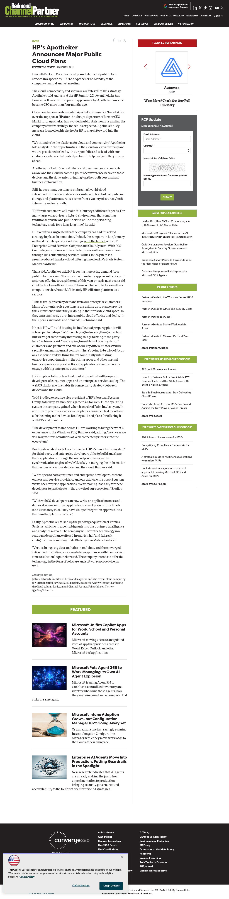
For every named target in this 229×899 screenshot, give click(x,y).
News (126, 16)
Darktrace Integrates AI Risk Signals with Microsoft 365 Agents (164, 273)
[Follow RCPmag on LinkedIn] (195, 8)
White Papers (151, 16)
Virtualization (186, 24)
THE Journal (146, 866)
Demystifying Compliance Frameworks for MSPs (165, 447)
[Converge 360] (69, 841)
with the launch (95, 241)
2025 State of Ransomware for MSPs (162, 437)
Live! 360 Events (107, 845)
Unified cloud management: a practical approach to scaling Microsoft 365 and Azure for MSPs (164, 472)
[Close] (122, 857)
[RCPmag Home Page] (32, 11)
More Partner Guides (155, 348)
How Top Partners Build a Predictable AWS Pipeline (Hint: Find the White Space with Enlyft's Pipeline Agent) (166, 381)
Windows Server (163, 24)
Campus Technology (109, 841)
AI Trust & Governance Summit (159, 369)
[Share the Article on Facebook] (113, 40)
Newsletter (192, 16)
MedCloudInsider (108, 849)
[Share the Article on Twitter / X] (124, 40)
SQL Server (142, 24)
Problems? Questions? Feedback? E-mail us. (127, 893)
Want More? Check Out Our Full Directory (167, 103)
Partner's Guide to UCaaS (156, 317)
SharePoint (124, 24)
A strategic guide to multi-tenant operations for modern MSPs (167, 459)
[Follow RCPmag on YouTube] (217, 8)
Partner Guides (167, 287)
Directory (178, 16)
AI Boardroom (106, 832)
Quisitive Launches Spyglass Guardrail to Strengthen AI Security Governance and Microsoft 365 (165, 248)
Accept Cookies (111, 886)
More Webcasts (152, 416)
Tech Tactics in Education (154, 862)
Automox (167, 88)
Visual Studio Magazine (153, 871)
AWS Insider (105, 837)
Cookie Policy (27, 877)
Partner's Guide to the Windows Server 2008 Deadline (167, 299)
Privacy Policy (168, 158)
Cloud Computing (44, 24)
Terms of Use (147, 890)
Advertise (206, 16)
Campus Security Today (153, 837)
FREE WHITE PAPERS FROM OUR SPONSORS (167, 427)
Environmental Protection (154, 841)
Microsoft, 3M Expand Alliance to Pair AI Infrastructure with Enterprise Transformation (167, 235)
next (189, 66)
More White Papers (154, 484)
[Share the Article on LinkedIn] (118, 40)
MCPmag (145, 845)
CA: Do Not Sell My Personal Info (172, 890)
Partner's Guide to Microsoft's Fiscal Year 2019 (165, 338)
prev (145, 66)
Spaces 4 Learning (150, 858)
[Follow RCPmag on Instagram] (210, 8)
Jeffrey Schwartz (45, 67)
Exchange (107, 24)
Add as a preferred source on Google (178, 6)
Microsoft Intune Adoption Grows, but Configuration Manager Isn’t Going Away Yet (99, 719)
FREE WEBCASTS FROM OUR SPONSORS (167, 359)
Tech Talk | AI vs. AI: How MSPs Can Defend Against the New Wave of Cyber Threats (166, 406)
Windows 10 (67, 24)
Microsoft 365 (87, 24)
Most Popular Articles (167, 213)
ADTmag (144, 832)
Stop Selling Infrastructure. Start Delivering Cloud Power (166, 394)
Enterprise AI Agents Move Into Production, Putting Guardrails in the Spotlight (99, 762)
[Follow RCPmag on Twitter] (200, 8)
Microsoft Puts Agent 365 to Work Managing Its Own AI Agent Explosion (97, 672)
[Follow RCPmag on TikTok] (205, 8)
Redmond (145, 854)
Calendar (137, 16)
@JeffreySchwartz (42, 590)
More (217, 16)
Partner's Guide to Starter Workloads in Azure (164, 326)
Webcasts (165, 16)
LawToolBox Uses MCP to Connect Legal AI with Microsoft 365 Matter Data (166, 223)
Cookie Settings (81, 886)
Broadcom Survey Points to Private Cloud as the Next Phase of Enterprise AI (166, 262)
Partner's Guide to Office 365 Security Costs (167, 309)
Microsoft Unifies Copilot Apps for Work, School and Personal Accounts (99, 629)
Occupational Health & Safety (157, 849)
